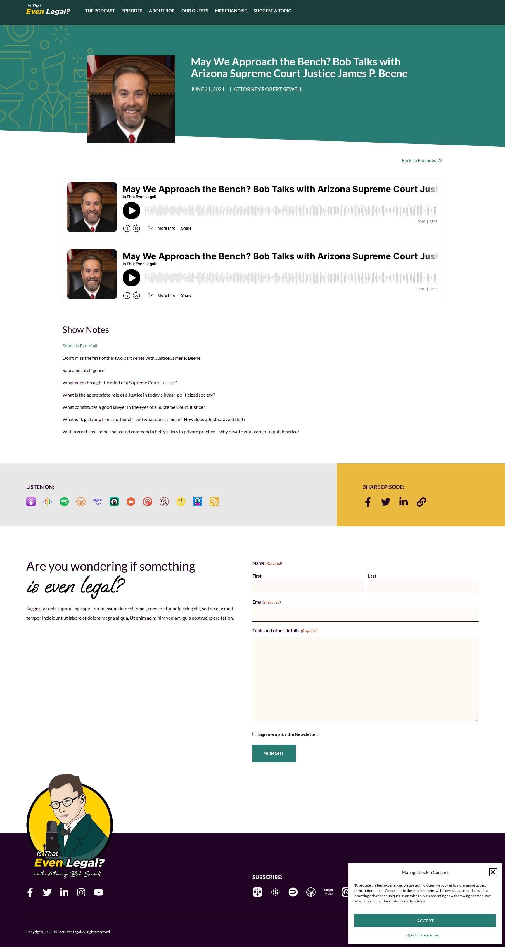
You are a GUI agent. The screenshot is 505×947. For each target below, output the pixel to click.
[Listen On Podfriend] (197, 501)
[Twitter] (386, 502)
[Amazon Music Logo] (97, 501)
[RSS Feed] (214, 501)
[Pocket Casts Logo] (147, 501)
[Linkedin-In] (404, 502)
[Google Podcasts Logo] (47, 501)
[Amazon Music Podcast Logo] (329, 892)
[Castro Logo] (114, 501)
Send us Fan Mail (80, 345)
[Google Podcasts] (275, 892)
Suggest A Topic (272, 10)
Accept (425, 920)
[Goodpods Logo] (181, 501)
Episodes (132, 10)
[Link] (421, 502)
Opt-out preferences (422, 935)
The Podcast (100, 10)
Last (372, 575)
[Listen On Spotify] (64, 501)
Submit (274, 753)
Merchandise (231, 10)
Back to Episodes (420, 160)
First (257, 575)
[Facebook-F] (368, 502)
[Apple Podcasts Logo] (31, 501)
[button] (493, 872)
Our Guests (194, 10)
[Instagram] (81, 892)
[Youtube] (98, 892)
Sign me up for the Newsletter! (288, 734)
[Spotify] (293, 892)
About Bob (162, 10)
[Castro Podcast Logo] (347, 892)
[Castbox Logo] (131, 501)
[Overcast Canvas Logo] (81, 501)
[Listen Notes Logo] (164, 501)
